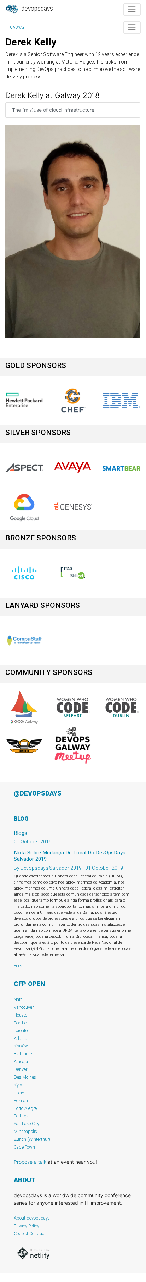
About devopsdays (32, 1218)
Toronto (21, 1030)
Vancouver (24, 1007)
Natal (19, 999)
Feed (18, 965)
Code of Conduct (30, 1233)
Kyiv (18, 1085)
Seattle (20, 1022)
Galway (17, 27)
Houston (22, 1015)
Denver (20, 1069)
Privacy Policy (26, 1225)
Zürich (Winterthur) (32, 1139)
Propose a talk (30, 1162)
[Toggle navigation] (132, 9)
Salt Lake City (26, 1123)
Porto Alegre (25, 1108)
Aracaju (21, 1061)
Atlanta (20, 1038)
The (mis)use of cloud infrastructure (53, 110)
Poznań (21, 1100)
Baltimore (23, 1053)
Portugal (22, 1115)
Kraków (21, 1046)
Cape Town (24, 1147)
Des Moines (25, 1077)
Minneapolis (25, 1131)
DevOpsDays (36, 8)
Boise (19, 1092)
